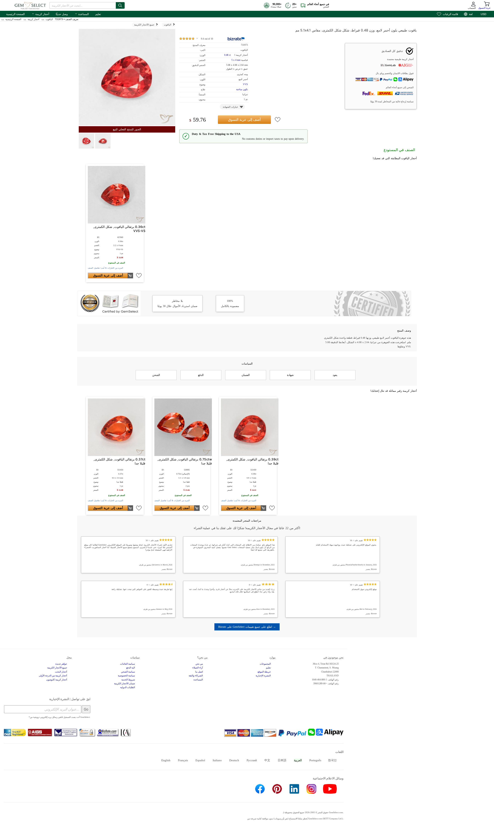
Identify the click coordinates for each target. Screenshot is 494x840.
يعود (335, 374)
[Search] (120, 5)
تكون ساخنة (242, 89)
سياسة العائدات (127, 663)
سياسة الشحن (128, 671)
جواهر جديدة (61, 663)
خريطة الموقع (264, 671)
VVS (245, 84)
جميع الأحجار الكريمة (57, 667)
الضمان (246, 374)
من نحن (199, 663)
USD (483, 14)
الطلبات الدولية (127, 687)
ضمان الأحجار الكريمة (124, 683)
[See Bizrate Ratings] (236, 39)
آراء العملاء (197, 667)
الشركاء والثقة (196, 675)
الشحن (156, 374)
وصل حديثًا (62, 14)
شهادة (290, 374)
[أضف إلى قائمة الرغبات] (278, 120)
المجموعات (265, 663)
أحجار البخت (61, 671)
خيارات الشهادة (230, 107)
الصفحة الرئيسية (15, 14)
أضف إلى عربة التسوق (244, 120)
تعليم (98, 14)
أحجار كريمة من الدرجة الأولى (53, 675)
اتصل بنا (199, 671)
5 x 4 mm (235, 60)
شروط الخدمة (128, 679)
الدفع (201, 374)
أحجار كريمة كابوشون (56, 679)
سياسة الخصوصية (126, 675)
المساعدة (82, 14)
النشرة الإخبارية (263, 675)
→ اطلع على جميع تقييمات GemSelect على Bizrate (247, 626)
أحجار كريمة (40, 14)
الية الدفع (130, 667)
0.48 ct (227, 55)
